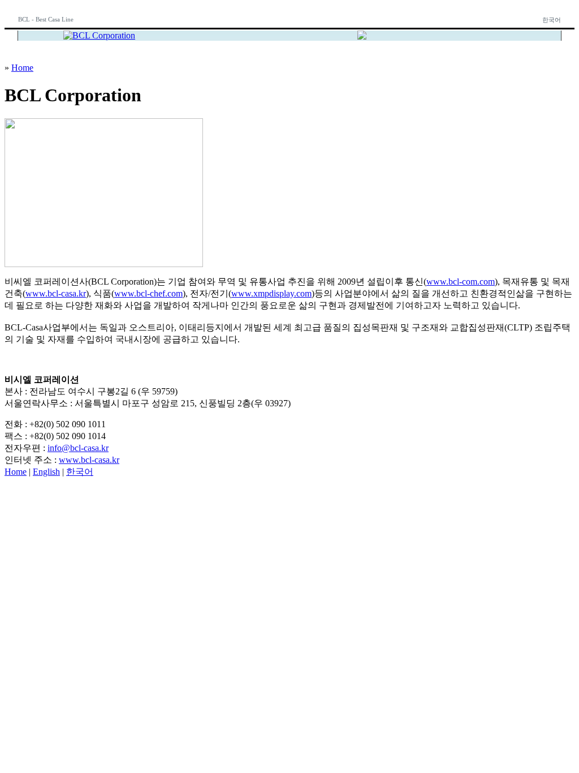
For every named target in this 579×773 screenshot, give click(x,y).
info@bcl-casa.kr (78, 448)
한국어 (551, 19)
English (46, 471)
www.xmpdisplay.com (271, 293)
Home (22, 67)
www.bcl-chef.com (148, 293)
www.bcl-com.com (460, 281)
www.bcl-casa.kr (55, 293)
